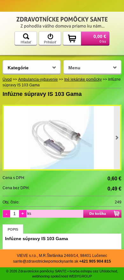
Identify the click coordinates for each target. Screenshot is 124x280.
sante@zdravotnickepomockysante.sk (45, 261)
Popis (13, 229)
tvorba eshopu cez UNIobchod (93, 271)
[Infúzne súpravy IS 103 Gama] (62, 137)
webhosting (41, 276)
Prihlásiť (50, 42)
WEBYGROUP (80, 276)
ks (29, 213)
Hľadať (26, 42)
